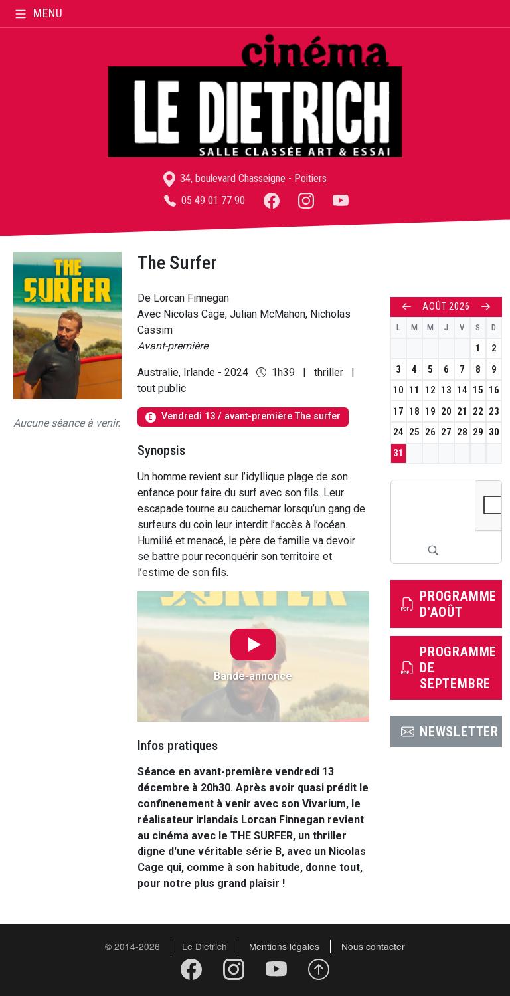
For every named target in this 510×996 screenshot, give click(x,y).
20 (446, 411)
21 (462, 411)
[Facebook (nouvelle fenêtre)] (272, 200)
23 (494, 411)
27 (446, 432)
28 (462, 432)
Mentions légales (284, 946)
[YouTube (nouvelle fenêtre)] (341, 200)
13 (446, 390)
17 (398, 411)
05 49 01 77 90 (212, 200)
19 (430, 411)
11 (414, 390)
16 (494, 390)
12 (430, 390)
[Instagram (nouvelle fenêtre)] (306, 200)
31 (398, 453)
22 (478, 411)
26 (430, 432)
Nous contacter (373, 946)
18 (414, 411)
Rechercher (433, 550)
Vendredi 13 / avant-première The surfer (244, 416)
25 (414, 432)
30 (494, 432)
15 (478, 390)
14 (462, 390)
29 (478, 432)
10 (398, 390)
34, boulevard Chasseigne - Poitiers (252, 178)
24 (398, 432)
